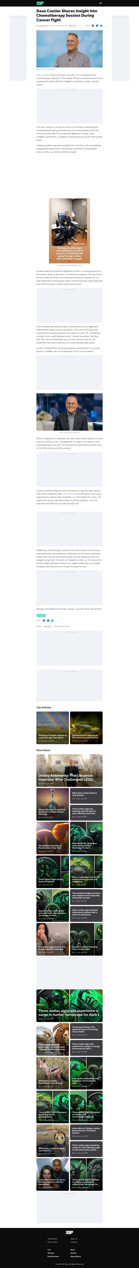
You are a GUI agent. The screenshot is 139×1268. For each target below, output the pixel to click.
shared (78, 75)
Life (49, 1250)
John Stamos (69, 494)
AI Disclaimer (52, 1239)
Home (38, 626)
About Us (74, 1239)
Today (97, 277)
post (74, 497)
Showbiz (51, 1253)
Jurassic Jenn (44, 26)
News (73, 1250)
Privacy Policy (53, 1242)
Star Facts (72, 26)
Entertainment (53, 1256)
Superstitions (76, 1256)
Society (73, 1253)
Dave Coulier (42, 75)
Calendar (74, 1242)
